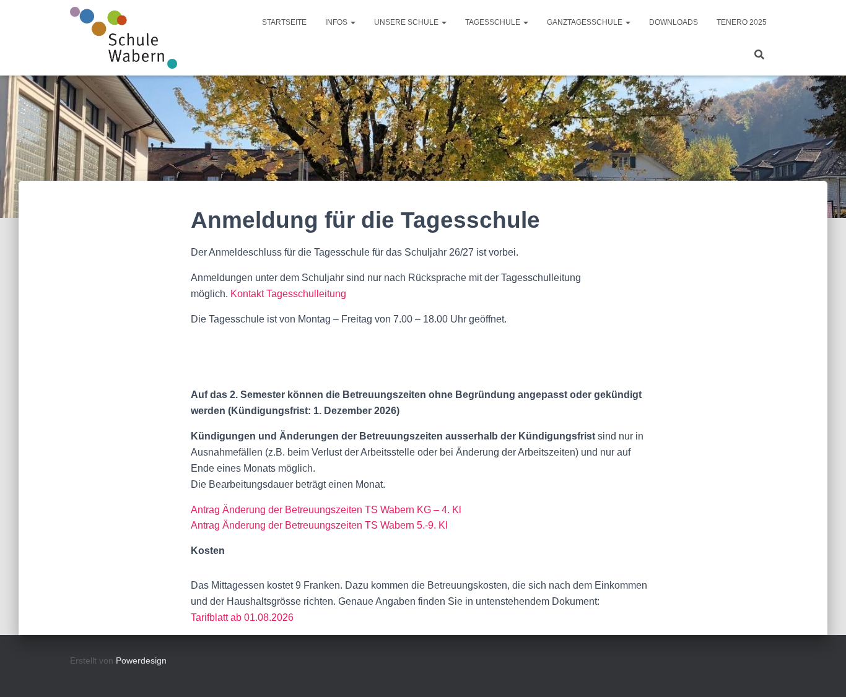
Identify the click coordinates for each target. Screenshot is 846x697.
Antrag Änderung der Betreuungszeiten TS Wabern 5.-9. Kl (319, 525)
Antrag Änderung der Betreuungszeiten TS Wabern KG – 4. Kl (326, 509)
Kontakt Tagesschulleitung (288, 293)
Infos (337, 22)
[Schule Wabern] (123, 38)
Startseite (284, 22)
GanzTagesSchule (585, 22)
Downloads (673, 22)
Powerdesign (141, 660)
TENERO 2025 (742, 22)
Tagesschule (493, 22)
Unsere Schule (407, 22)
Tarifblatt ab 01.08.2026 (242, 617)
